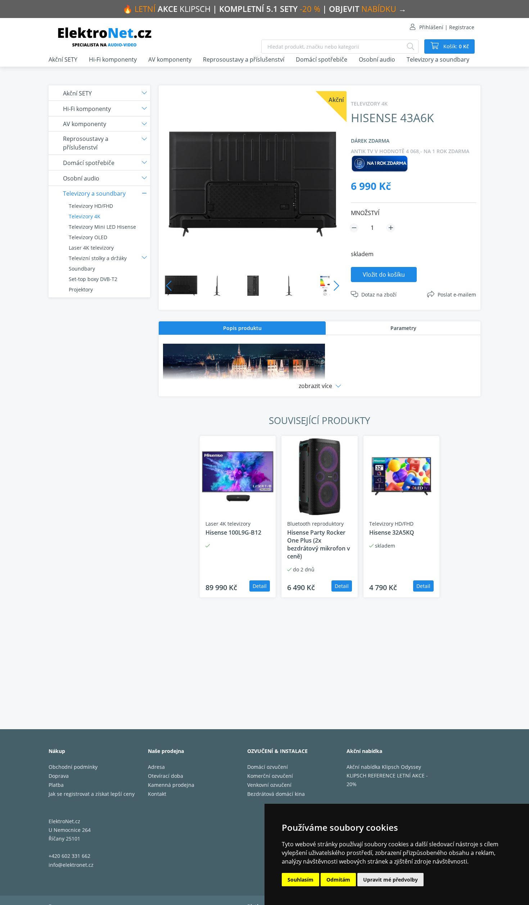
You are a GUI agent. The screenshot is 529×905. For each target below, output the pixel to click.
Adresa (156, 766)
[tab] (242, 328)
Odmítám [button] (338, 879)
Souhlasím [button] (300, 879)
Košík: (455, 46)
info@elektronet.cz (71, 864)
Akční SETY (63, 59)
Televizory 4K (84, 216)
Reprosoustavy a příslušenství (243, 59)
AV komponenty (169, 59)
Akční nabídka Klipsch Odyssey (384, 766)
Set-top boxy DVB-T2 (93, 279)
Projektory (81, 289)
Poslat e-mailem (457, 294)
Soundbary (82, 268)
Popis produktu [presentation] (242, 328)
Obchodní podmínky (73, 766)
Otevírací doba (165, 775)
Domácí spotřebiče (321, 59)
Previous (169, 285)
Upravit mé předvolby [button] (390, 879)
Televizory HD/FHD (91, 205)
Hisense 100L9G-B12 (233, 532)
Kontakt (157, 793)
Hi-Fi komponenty (113, 59)
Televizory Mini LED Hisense (102, 226)
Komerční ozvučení (270, 775)
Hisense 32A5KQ (391, 532)
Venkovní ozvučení (269, 784)
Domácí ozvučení (267, 766)
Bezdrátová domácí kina (276, 793)
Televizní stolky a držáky (98, 258)
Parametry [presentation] (403, 328)
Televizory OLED (88, 237)
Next (336, 285)
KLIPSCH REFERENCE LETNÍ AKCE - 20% (387, 780)
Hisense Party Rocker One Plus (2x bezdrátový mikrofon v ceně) (318, 544)
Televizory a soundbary (438, 59)
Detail (260, 586)
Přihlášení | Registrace (446, 27)
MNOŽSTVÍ (365, 213)
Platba (56, 784)
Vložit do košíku (384, 274)
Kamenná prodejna (171, 784)
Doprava (59, 775)
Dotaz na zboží (379, 294)
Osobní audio (377, 59)
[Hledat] (411, 47)
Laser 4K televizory (91, 247)
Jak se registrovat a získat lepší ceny (92, 793)
